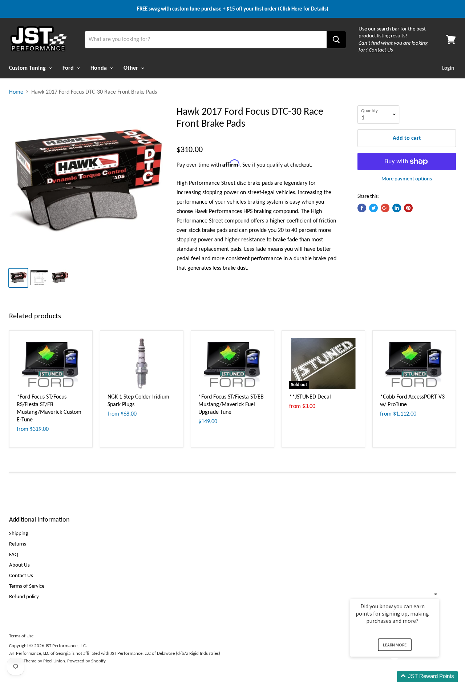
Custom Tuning (28, 67)
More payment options (406, 179)
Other (132, 67)
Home (16, 92)
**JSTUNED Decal (310, 396)
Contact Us (21, 575)
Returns (17, 543)
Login (448, 68)
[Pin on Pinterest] (408, 208)
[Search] (336, 39)
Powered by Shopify (86, 660)
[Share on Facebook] (361, 208)
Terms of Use (21, 635)
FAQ (13, 554)
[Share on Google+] (385, 208)
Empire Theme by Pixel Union (37, 660)
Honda (99, 67)
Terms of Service (26, 586)
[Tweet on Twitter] (373, 208)
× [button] (435, 594)
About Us (19, 564)
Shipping (18, 533)
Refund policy (24, 596)
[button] (403, 676)
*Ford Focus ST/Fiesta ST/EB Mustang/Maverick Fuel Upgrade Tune (231, 404)
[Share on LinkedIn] (396, 208)
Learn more (395, 645)
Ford (68, 67)
